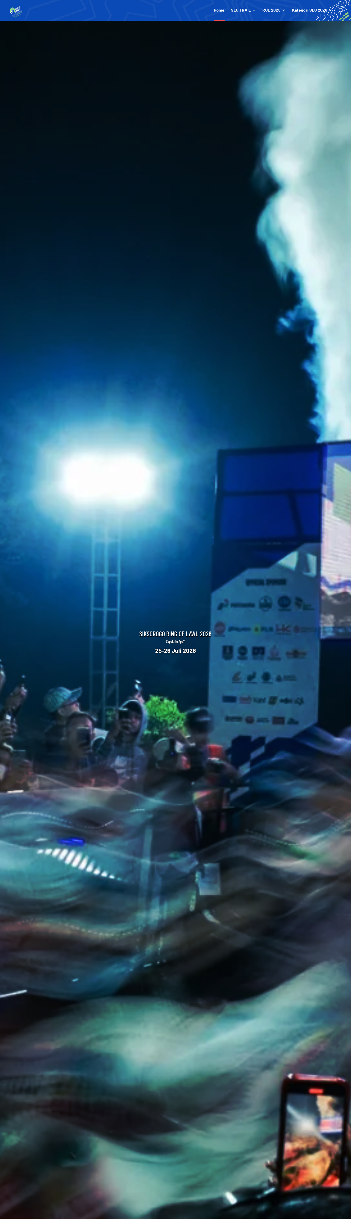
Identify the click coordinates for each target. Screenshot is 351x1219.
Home (219, 10)
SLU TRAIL (241, 10)
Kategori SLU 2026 (309, 10)
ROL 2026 (271, 10)
